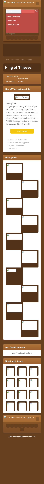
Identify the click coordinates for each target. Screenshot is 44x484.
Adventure (15, 60)
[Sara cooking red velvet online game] (29, 289)
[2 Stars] (9, 78)
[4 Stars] (14, 78)
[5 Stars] (16, 78)
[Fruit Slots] (14, 270)
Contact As (13, 437)
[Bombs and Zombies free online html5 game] (29, 185)
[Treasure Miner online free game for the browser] (14, 203)
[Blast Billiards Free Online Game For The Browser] (14, 168)
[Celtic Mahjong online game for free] (29, 220)
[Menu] (37, 3)
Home (7, 60)
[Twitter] (12, 38)
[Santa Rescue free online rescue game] (29, 325)
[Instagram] (28, 38)
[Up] (22, 429)
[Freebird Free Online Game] (14, 237)
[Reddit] (24, 38)
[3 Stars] (11, 78)
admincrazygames (22, 143)
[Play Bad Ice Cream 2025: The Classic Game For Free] (29, 257)
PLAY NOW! (22, 131)
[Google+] (16, 38)
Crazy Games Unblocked (26, 437)
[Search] (37, 10)
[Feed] (32, 38)
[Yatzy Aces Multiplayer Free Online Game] (14, 307)
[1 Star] (7, 78)
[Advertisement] (22, 460)
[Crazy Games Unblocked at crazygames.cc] (19, 2)
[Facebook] (8, 38)
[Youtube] (20, 38)
